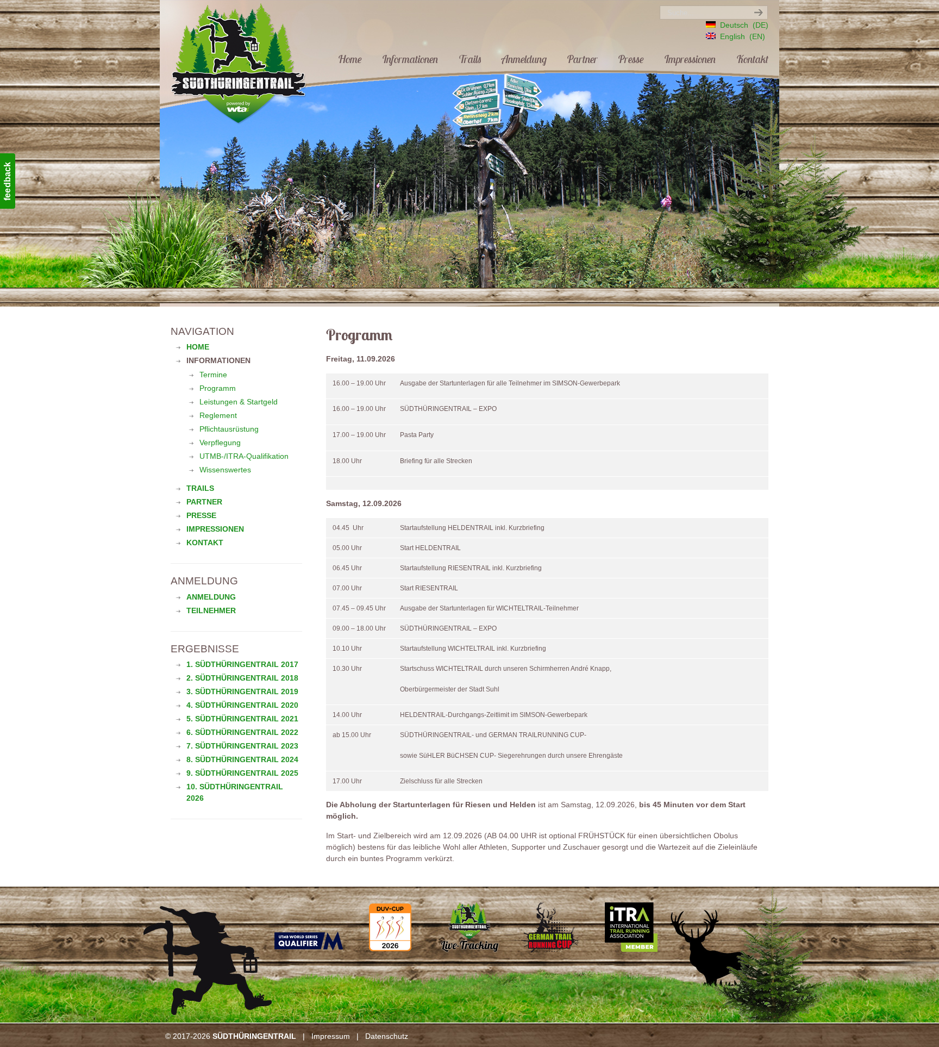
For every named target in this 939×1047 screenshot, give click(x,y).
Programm (217, 388)
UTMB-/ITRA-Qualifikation (244, 456)
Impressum (330, 1036)
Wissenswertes (225, 469)
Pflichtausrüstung (229, 429)
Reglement (218, 415)
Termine (213, 374)
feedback (7, 181)
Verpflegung (220, 442)
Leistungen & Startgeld (238, 401)
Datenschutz (386, 1036)
